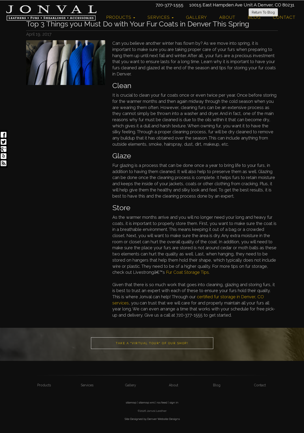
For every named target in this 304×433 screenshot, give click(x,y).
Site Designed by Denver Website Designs (152, 419)
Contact (284, 17)
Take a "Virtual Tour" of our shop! (152, 343)
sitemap (131, 402)
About (227, 17)
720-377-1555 (169, 4)
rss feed (162, 402)
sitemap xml (146, 402)
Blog (254, 17)
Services (159, 17)
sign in (173, 402)
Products (119, 17)
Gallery (196, 17)
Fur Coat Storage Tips (187, 272)
